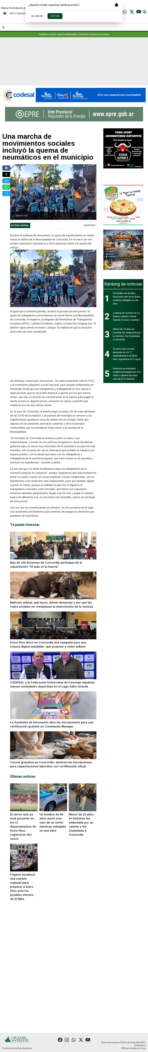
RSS (143, 1042)
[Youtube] (138, 11)
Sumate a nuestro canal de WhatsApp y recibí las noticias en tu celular (74, 34)
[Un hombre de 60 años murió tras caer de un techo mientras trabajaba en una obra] (53, 797)
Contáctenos (140, 1045)
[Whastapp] (125, 11)
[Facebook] (60, 1040)
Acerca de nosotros (110, 1042)
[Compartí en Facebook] (6, 168)
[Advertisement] (74, 63)
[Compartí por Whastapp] (6, 187)
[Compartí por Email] (6, 180)
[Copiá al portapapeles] (6, 193)
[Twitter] (132, 11)
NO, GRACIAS (37, 16)
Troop (143, 1048)
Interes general (20, 225)
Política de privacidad (130, 1042)
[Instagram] (67, 1040)
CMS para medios (129, 1048)
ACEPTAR (55, 16)
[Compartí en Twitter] (6, 174)
